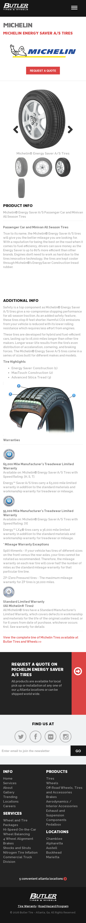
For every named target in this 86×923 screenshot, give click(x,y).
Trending (10, 797)
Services (9, 783)
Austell (51, 848)
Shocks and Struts (17, 848)
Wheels (52, 783)
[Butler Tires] (43, 898)
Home (8, 778)
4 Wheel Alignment (18, 839)
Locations (11, 801)
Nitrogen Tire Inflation (20, 852)
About (8, 788)
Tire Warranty (27, 906)
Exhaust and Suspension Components (56, 815)
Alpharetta (54, 843)
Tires (50, 778)
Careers (9, 806)
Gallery (8, 792)
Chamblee (54, 839)
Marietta (52, 857)
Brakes (8, 843)
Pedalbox (53, 824)
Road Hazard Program (53, 906)
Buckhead (54, 852)
